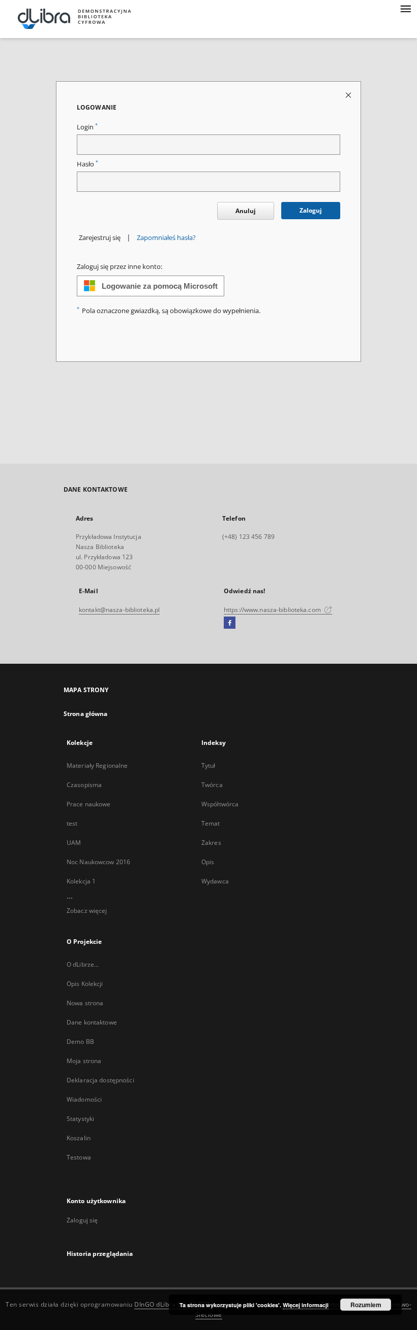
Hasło (87, 164)
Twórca (212, 784)
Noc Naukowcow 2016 (98, 862)
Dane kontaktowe (92, 1022)
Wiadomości (84, 1099)
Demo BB (80, 1041)
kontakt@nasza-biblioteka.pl (119, 609)
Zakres (211, 842)
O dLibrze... (83, 964)
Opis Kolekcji (85, 983)
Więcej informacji (306, 1305)
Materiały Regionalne (97, 765)
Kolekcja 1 (81, 881)
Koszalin (79, 1138)
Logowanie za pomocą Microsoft (160, 286)
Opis (207, 862)
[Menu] (405, 8)
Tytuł (208, 765)
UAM (74, 842)
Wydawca (215, 881)
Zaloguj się (82, 1220)
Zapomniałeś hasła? (166, 237)
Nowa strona (85, 1003)
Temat (210, 823)
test (72, 823)
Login (87, 127)
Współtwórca (220, 804)
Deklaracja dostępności (100, 1080)
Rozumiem (365, 1304)
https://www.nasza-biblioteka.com (273, 609)
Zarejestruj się (100, 237)
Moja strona (84, 1060)
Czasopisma (84, 784)
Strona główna (86, 713)
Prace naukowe (89, 804)
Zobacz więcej (87, 910)
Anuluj (245, 211)
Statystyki (80, 1118)
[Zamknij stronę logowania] (349, 94)
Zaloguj (311, 210)
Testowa (79, 1157)
